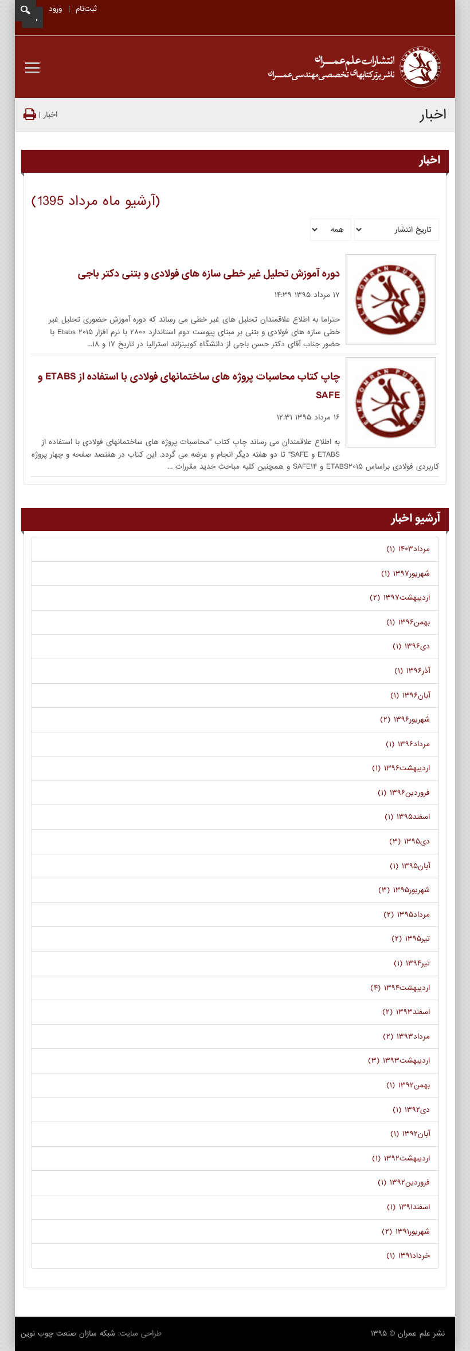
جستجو (25, 10)
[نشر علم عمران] (354, 67)
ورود (55, 8)
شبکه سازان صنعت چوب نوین (68, 1333)
